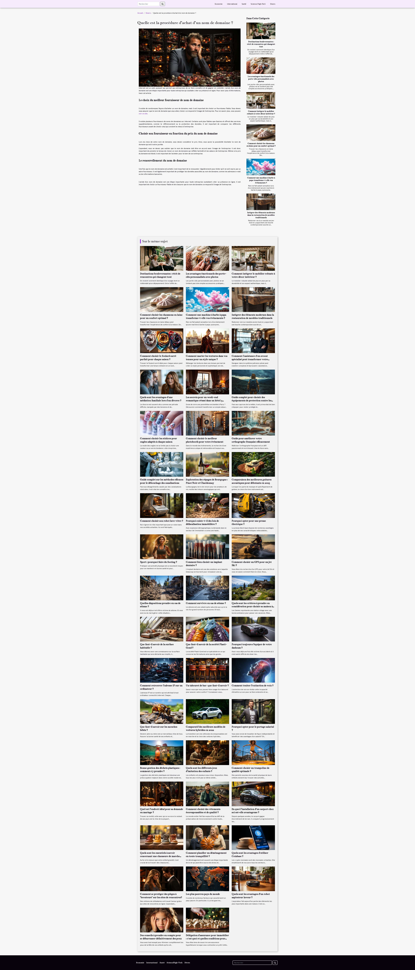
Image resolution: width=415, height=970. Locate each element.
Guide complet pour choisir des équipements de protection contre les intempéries (251, 400)
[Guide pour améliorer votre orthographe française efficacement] (253, 423)
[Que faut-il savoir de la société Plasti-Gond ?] (207, 629)
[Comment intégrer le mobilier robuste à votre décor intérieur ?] (260, 100)
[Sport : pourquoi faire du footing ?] (161, 547)
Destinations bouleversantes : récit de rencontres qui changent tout (261, 44)
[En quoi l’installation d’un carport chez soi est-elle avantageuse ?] (253, 794)
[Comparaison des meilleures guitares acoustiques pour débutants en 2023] (253, 464)
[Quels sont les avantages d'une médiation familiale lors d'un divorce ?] (161, 382)
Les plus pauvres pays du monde (203, 894)
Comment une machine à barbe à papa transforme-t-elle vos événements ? (261, 180)
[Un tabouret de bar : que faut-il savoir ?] (207, 670)
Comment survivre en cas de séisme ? (206, 603)
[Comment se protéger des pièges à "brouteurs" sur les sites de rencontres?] (161, 879)
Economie (218, 4)
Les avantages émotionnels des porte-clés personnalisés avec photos (261, 79)
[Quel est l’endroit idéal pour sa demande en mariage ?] (161, 794)
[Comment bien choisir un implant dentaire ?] (207, 547)
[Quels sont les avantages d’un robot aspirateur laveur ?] (253, 879)
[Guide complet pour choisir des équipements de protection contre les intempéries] (253, 382)
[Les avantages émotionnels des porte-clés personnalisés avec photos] (260, 65)
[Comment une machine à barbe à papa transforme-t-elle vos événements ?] (260, 167)
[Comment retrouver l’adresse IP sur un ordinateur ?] (161, 670)
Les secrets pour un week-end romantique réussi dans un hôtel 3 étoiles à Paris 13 (204, 400)
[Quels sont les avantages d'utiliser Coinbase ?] (253, 837)
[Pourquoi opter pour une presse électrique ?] (253, 505)
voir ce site (143, 113)
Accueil (140, 13)
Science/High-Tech (258, 4)
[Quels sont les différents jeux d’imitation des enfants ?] (207, 752)
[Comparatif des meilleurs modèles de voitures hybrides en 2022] (207, 711)
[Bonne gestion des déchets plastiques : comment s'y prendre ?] (161, 752)
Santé (244, 4)
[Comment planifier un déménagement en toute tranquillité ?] (207, 837)
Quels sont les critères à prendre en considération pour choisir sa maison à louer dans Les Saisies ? (252, 606)
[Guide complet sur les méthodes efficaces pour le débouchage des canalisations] (161, 464)
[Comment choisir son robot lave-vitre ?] (161, 505)
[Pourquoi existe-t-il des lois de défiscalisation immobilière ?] (207, 505)
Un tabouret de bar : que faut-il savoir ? (207, 685)
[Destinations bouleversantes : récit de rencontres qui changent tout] (260, 31)
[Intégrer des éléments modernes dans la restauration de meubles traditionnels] (260, 202)
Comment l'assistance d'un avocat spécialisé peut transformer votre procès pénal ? (250, 359)
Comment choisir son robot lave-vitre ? (161, 520)
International (232, 4)
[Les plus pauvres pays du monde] (207, 879)
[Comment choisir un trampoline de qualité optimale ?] (253, 752)
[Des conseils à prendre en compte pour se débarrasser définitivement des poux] (161, 920)
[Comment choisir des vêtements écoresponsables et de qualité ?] (207, 794)
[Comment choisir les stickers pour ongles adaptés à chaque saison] (161, 423)
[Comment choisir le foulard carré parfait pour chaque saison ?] (161, 340)
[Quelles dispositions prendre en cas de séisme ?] (161, 588)
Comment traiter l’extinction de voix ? (253, 685)
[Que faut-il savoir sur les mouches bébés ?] (161, 711)
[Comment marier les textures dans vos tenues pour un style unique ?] (207, 340)
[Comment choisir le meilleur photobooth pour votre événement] (207, 423)
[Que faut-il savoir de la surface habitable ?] (161, 629)
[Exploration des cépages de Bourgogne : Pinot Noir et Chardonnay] (207, 464)
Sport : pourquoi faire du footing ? (158, 562)
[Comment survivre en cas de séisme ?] (207, 588)
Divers (272, 4)
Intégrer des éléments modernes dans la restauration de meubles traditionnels (261, 215)
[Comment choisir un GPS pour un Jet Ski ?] (253, 547)
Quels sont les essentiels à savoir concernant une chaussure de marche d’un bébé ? (160, 856)
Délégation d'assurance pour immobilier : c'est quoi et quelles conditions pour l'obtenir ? (207, 938)
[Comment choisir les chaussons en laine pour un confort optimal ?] (260, 132)
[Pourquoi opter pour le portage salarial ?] (253, 711)
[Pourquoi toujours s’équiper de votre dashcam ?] (253, 629)
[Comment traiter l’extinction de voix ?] (253, 670)
